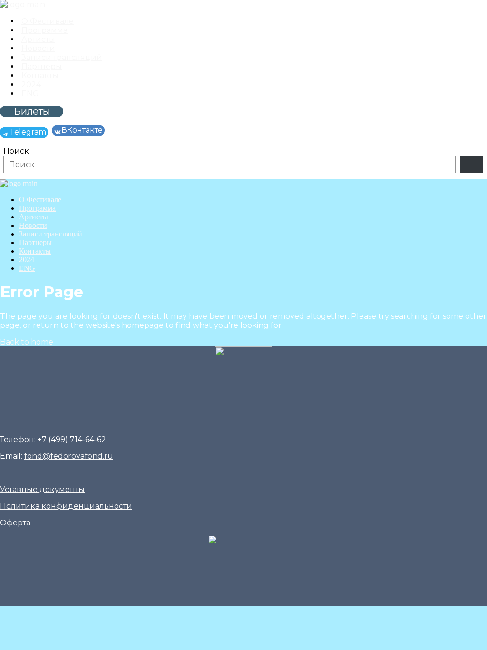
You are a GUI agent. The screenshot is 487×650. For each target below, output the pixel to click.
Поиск (16, 151)
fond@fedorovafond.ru (68, 456)
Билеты (32, 111)
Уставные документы (42, 489)
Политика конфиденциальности (66, 506)
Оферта (15, 522)
